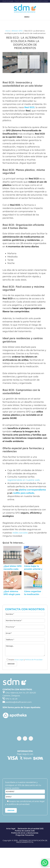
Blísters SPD (17, 31)
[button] (44, 862)
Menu (26, 17)
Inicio (7, 31)
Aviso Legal (19, 660)
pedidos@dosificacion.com (18, 702)
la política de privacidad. (18, 804)
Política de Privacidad (33, 660)
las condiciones (24, 801)
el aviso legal (38, 801)
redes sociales (20, 532)
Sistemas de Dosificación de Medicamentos (25, 8)
